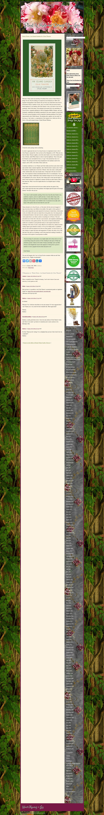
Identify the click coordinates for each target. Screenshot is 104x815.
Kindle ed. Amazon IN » (72, 161)
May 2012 (68, 603)
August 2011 (69, 626)
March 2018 (69, 452)
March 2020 (69, 426)
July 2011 (68, 629)
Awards (68, 758)
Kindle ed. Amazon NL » (72, 146)
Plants (67, 786)
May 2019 (68, 436)
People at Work (69, 781)
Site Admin (69, 800)
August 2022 (69, 405)
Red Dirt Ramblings (70, 369)
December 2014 (69, 525)
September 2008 (70, 717)
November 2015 (70, 504)
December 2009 (69, 678)
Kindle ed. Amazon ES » (72, 155)
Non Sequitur (69, 773)
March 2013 (69, 577)
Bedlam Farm (69, 336)
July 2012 (68, 597)
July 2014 (68, 535)
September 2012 (70, 592)
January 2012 (69, 613)
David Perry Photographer (72, 349)
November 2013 (70, 556)
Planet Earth (69, 783)
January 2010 (69, 676)
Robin (23, 286)
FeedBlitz (77, 41)
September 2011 (70, 623)
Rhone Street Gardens (71, 372)
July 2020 (68, 420)
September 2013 (70, 561)
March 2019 (69, 439)
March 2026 (69, 389)
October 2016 (69, 483)
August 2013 (69, 564)
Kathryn (24, 298)
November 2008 (70, 712)
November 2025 (70, 392)
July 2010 (68, 660)
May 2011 (68, 634)
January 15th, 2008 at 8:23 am (33, 328)
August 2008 (69, 720)
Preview (67, 41)
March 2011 (69, 639)
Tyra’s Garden (69, 382)
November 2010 (70, 649)
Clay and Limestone (70, 339)
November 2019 (70, 431)
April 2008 (68, 730)
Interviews (68, 770)
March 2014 (69, 545)
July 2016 (68, 488)
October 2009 (69, 683)
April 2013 (68, 574)
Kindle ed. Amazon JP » (72, 158)
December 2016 (69, 480)
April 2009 (68, 699)
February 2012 (69, 610)
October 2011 (69, 621)
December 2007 (69, 741)
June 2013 (68, 569)
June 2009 (68, 694)
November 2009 (70, 681)
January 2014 (69, 551)
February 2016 (69, 496)
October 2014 (69, 530)
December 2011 (69, 616)
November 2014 (70, 527)
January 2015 (69, 522)
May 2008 (68, 728)
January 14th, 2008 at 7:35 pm (32, 286)
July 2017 (68, 465)
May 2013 (68, 571)
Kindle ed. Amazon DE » (72, 143)
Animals (68, 755)
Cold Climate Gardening (71, 341)
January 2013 (69, 582)
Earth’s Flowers (46, 343)
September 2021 (70, 413)
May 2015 (68, 514)
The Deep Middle (70, 380)
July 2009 (68, 691)
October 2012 (69, 590)
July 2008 (68, 722)
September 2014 (70, 532)
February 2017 (69, 475)
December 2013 (69, 553)
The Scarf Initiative (70, 791)
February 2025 (69, 394)
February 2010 (69, 673)
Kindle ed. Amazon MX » (73, 140)
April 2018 (68, 449)
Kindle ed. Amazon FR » (72, 149)
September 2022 (70, 402)
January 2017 (69, 478)
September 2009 (70, 686)
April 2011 (68, 636)
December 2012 (69, 584)
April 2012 (68, 605)
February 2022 (69, 410)
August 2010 (69, 657)
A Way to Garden (70, 333)
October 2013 (69, 558)
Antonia (24, 276)
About (68, 70)
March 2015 (69, 519)
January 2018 (69, 454)
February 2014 (69, 548)
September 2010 (70, 655)
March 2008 (69, 733)
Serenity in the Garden (71, 374)
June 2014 (68, 538)
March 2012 (69, 608)
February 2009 (69, 704)
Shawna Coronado (70, 377)
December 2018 (69, 441)
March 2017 (69, 473)
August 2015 (69, 509)
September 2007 (70, 748)
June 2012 (68, 600)
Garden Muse (69, 364)
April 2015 (68, 517)
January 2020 (69, 428)
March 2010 (69, 670)
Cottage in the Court (71, 344)
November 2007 (70, 743)
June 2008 (68, 725)
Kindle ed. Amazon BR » (72, 164)
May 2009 (68, 696)
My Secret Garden (70, 367)
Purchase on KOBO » (71, 130)
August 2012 (69, 595)
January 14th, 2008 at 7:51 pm (33, 298)
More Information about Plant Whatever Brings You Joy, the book (73, 75)
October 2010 (69, 652)
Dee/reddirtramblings (26, 316)
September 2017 (70, 462)
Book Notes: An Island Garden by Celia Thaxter (36, 36)
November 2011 (70, 618)
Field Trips (68, 768)
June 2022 (68, 407)
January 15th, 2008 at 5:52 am (39, 316)
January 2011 (69, 644)
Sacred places (69, 789)
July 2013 (68, 566)
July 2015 (68, 512)
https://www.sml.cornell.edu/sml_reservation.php (39, 291)
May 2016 (68, 491)
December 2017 (69, 457)
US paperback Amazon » (72, 127)
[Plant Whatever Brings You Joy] (52, 32)
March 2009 (69, 702)
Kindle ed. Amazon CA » (72, 137)
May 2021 (68, 415)
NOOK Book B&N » (71, 167)
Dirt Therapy (69, 354)
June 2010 (68, 662)
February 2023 (69, 400)
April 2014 (68, 543)
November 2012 (70, 587)
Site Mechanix (29, 814)
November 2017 (70, 460)
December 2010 (69, 647)
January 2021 (69, 418)
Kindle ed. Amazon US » (72, 133)
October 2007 (69, 746)
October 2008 (69, 715)
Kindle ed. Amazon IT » (72, 152)
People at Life (69, 776)
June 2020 (68, 423)
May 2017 (68, 470)
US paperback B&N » (72, 171)
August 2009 (69, 689)
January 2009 (69, 707)
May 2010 (68, 665)
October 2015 (69, 506)
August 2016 (69, 486)
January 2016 (69, 499)
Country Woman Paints (71, 346)
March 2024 (69, 397)
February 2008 (69, 735)
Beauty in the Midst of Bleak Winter (32, 343)
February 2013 (69, 579)
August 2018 (69, 447)
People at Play (69, 778)
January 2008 (69, 738)
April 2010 (68, 668)
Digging (68, 352)
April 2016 (68, 493)
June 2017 (68, 467)
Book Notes (31, 267)
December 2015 (69, 501)
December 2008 (69, 709)
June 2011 (68, 631)
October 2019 (69, 433)
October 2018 (69, 444)
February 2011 (69, 642)
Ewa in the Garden (70, 361)
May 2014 (68, 540)
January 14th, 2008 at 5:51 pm (33, 276)
